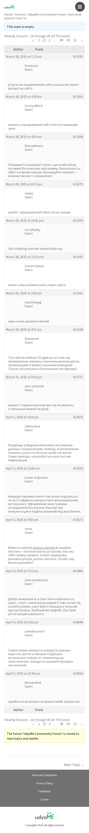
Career (44, 799)
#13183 (78, 56)
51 (75, 40)
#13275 (78, 184)
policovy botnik (43, 548)
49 (61, 40)
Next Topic (74, 764)
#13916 (78, 468)
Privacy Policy (44, 783)
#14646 (78, 622)
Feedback (44, 791)
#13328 (78, 329)
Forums (20, 14)
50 (68, 40)
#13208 (78, 136)
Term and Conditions (44, 775)
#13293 (78, 220)
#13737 (78, 377)
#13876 (78, 417)
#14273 (78, 519)
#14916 (78, 673)
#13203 (78, 96)
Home (8, 14)
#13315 (78, 293)
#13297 (78, 257)
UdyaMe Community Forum (47, 14)
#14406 (78, 571)
